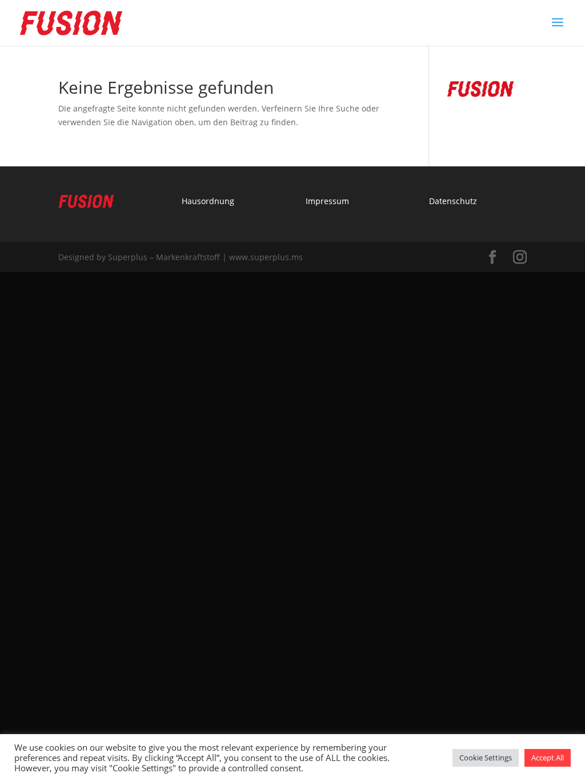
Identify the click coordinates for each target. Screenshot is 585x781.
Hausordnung (208, 201)
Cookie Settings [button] (485, 757)
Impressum (327, 201)
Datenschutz (453, 201)
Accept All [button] (547, 757)
